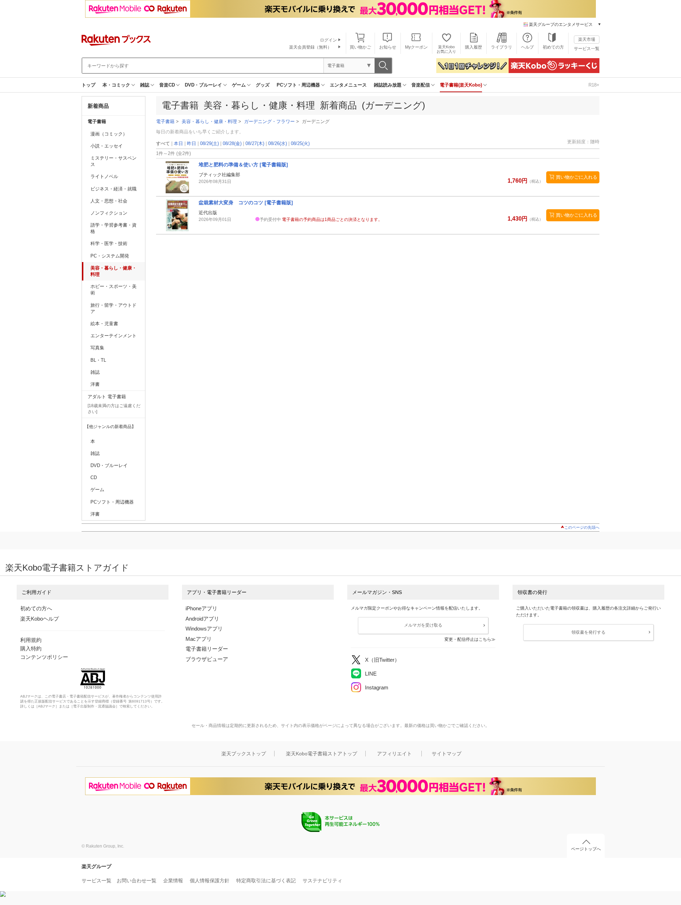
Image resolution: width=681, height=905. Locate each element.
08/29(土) (209, 143)
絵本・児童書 (104, 323)
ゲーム (239, 85)
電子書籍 (97, 121)
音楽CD (167, 85)
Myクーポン (416, 47)
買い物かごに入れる (576, 177)
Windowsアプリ (204, 629)
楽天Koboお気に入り (446, 49)
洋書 (95, 384)
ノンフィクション (108, 213)
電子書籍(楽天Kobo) (461, 85)
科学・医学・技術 (108, 243)
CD (93, 477)
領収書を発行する (588, 632)
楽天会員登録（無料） (310, 47)
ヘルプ (527, 47)
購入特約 (30, 648)
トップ (88, 85)
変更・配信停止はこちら (467, 639)
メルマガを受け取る (423, 625)
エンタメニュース (348, 85)
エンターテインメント (113, 335)
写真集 (97, 347)
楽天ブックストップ (243, 753)
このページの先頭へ (581, 527)
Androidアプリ (202, 619)
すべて (163, 143)
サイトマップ (446, 753)
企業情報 (173, 880)
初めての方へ (36, 608)
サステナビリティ (322, 880)
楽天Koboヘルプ (39, 619)
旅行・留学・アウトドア (113, 308)
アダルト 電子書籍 (107, 396)
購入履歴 (473, 47)
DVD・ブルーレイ (203, 85)
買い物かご (360, 47)
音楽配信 (420, 85)
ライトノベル (104, 176)
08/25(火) (300, 143)
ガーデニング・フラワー (269, 121)
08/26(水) (277, 143)
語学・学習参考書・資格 (113, 228)
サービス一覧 (586, 48)
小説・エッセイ (106, 146)
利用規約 (30, 640)
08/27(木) (254, 143)
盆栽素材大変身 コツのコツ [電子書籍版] (246, 202)
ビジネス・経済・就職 (113, 188)
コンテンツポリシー (44, 657)
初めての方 (553, 47)
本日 (178, 143)
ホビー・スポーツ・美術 (113, 289)
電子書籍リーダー (207, 649)
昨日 (191, 143)
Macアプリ (199, 639)
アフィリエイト (394, 753)
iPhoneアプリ (201, 608)
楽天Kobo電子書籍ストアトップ (321, 753)
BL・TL (98, 360)
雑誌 (144, 85)
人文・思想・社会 (108, 201)
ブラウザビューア (207, 659)
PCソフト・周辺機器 (298, 85)
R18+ (593, 85)
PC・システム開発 (109, 256)
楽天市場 (586, 39)
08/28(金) (232, 143)
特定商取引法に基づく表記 (266, 880)
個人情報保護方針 (209, 880)
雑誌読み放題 (388, 85)
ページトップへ (586, 848)
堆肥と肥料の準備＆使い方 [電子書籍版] (243, 164)
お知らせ (387, 47)
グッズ (263, 85)
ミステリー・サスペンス (113, 161)
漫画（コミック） (108, 134)
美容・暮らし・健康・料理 (113, 271)
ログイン (328, 40)
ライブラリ (501, 47)
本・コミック (116, 85)
